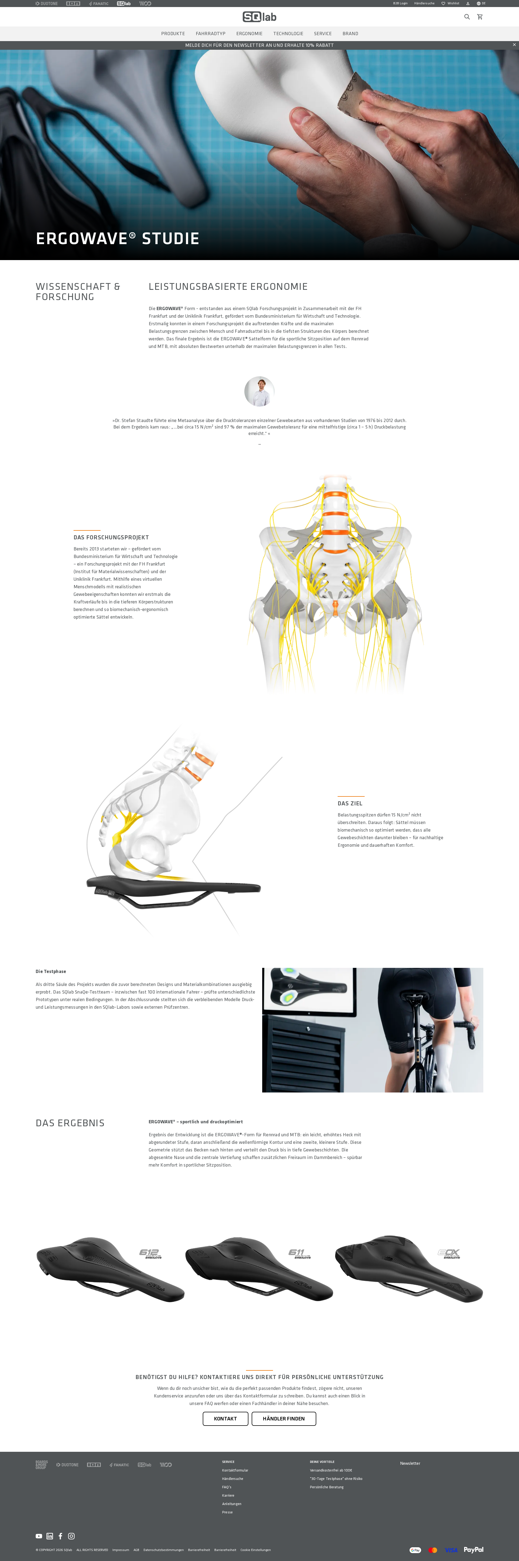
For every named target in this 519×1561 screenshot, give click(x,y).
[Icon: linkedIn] (49, 1536)
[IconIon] (73, 3)
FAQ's (226, 1487)
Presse (227, 1512)
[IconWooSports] (145, 3)
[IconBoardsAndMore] (42, 1464)
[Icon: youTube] (39, 1536)
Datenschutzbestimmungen (164, 1550)
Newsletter (410, 1463)
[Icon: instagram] (71, 1536)
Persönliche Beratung (327, 1487)
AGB (136, 1550)
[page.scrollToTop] (511, 1548)
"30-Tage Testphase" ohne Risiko (336, 1478)
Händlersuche (424, 3)
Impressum (120, 1550)
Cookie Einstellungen (256, 1550)
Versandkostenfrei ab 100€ (331, 1470)
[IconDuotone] (47, 3)
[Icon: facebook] (60, 1536)
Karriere (228, 1495)
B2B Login (400, 3)
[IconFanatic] (98, 3)
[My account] (468, 3)
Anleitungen (231, 1504)
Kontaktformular (235, 1470)
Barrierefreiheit (199, 1550)
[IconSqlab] (124, 3)
